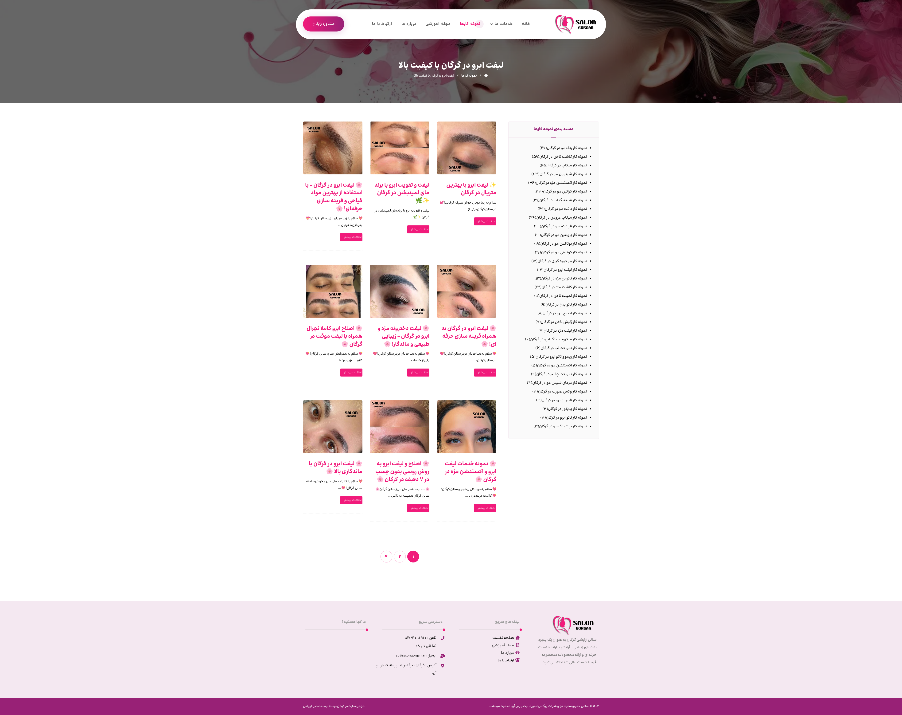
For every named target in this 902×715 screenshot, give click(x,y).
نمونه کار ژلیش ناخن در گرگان (564, 322)
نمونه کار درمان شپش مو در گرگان (559, 383)
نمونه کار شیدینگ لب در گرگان (563, 200)
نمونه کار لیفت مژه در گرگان (565, 331)
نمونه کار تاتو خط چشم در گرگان (561, 374)
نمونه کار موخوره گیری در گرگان (562, 261)
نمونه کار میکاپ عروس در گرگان (561, 218)
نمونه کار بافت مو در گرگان (566, 209)
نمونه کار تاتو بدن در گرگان (566, 305)
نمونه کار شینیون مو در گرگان (563, 174)
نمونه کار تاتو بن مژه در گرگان (564, 279)
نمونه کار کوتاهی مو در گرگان (564, 252)
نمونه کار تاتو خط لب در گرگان (563, 348)
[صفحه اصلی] (486, 76)
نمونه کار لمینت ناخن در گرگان (563, 296)
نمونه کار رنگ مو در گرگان (567, 148)
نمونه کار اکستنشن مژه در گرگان (561, 183)
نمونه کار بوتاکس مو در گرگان (563, 244)
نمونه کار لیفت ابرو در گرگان (565, 270)
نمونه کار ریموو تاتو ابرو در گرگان (561, 357)
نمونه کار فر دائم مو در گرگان (564, 226)
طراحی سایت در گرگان (351, 706)
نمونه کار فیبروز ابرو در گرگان (564, 400)
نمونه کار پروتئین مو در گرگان (564, 235)
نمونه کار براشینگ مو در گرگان (563, 426)
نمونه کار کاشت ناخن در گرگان (563, 157)
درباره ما (507, 653)
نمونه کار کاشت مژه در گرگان (564, 287)
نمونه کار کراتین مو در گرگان (565, 192)
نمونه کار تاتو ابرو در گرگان (566, 418)
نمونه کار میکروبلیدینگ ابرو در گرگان (558, 339)
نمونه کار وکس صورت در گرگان (562, 392)
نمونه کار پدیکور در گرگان (567, 409)
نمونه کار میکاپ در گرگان (567, 166)
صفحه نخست (503, 638)
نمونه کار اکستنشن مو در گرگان (562, 366)
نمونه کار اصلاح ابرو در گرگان (565, 313)
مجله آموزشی (503, 645)
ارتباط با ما (506, 661)
